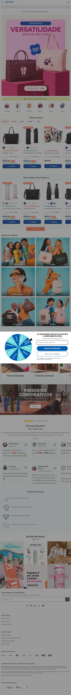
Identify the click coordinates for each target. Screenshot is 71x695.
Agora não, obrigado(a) (52, 354)
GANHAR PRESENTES (52, 348)
